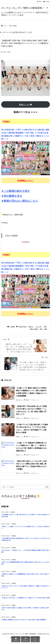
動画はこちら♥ (25, 104)
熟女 (41, 329)
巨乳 (45, 326)
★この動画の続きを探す (15, 190)
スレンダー (38, 326)
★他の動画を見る (11, 195)
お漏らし (30, 326)
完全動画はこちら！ (25, 180)
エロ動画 (14, 26)
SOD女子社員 (22, 326)
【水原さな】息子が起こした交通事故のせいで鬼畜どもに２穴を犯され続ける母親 (25, 598)
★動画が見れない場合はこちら (19, 200)
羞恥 (45, 329)
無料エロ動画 (34, 329)
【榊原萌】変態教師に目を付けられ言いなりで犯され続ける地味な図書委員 (23, 620)
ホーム (5, 26)
